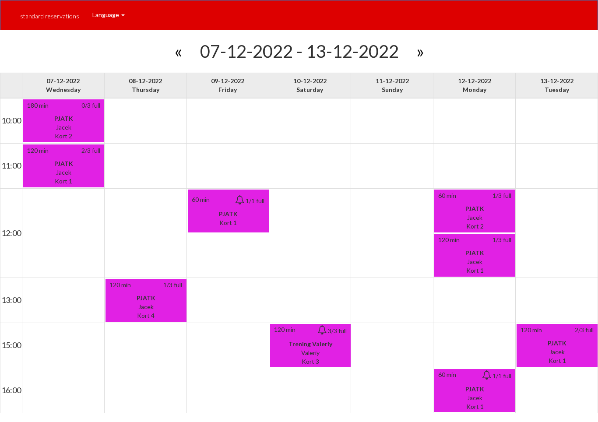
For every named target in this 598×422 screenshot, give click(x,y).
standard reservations (49, 16)
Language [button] (106, 14)
